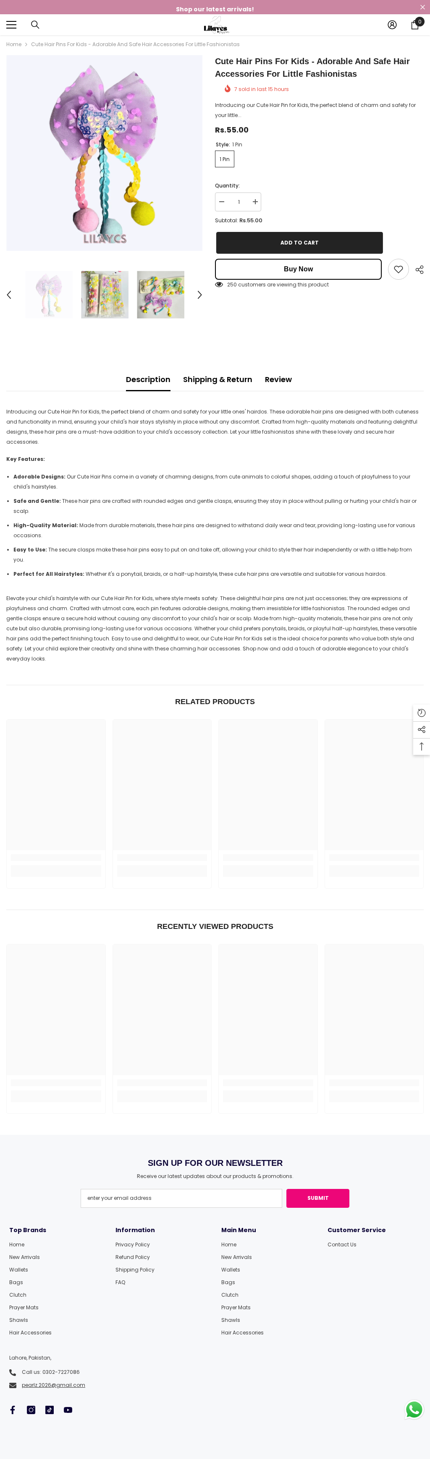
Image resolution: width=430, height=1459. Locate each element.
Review (278, 379)
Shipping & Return (217, 379)
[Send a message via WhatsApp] (414, 1409)
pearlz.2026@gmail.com (53, 1385)
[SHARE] (416, 270)
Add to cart (298, 242)
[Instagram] (31, 1410)
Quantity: (227, 185)
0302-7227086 (61, 1372)
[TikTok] (49, 1410)
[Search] (35, 25)
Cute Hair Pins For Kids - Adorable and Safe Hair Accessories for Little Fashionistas (312, 67)
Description (148, 379)
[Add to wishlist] (398, 269)
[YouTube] (68, 1410)
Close (423, 7)
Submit (318, 1198)
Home (13, 44)
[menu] (11, 25)
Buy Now (298, 269)
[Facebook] (12, 1410)
